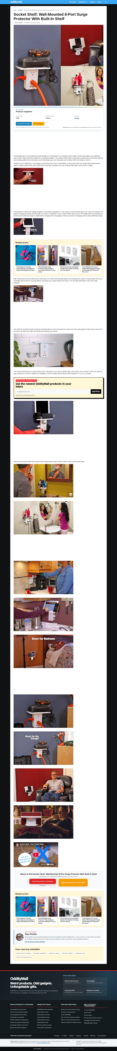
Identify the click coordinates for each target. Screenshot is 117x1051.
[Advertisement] (58, 143)
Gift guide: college (54, 953)
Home (15, 10)
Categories (82, 2)
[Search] (105, 2)
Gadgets (20, 10)
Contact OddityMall (89, 1010)
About (100, 2)
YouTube (86, 1035)
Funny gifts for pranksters (44, 1027)
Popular (92, 2)
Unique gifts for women (43, 1014)
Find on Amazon (38, 123)
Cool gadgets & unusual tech (18, 1009)
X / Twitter (64, 1035)
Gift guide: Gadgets (67, 953)
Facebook (56, 1035)
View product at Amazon (23, 123)
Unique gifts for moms (43, 1019)
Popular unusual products (68, 1012)
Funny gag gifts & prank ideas (18, 1014)
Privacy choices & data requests (93, 1017)
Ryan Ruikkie (19, 22)
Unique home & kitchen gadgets (19, 1012)
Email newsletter (102, 1035)
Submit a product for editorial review (71, 1022)
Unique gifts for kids (42, 1022)
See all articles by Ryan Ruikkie (35, 942)
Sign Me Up (96, 391)
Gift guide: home (80, 953)
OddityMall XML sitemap (90, 1023)
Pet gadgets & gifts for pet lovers (19, 1025)
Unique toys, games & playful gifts (19, 1022)
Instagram (78, 1035)
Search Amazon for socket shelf (73, 882)
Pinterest (71, 1035)
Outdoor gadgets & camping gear (19, 1019)
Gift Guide (72, 2)
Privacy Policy (88, 1015)
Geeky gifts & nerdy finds (17, 1017)
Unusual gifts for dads (43, 1017)
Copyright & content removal (92, 1020)
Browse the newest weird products (70, 1009)
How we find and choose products (70, 1017)
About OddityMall (66, 1014)
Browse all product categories (18, 1027)
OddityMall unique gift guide (45, 1009)
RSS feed (92, 1035)
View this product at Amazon (42, 881)
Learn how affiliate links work (43, 1042)
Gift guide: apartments (40, 953)
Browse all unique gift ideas (24, 957)
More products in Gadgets (24, 953)
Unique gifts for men (42, 1012)
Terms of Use (87, 1012)
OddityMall (19, 979)
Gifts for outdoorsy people (44, 1025)
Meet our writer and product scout (70, 1019)
